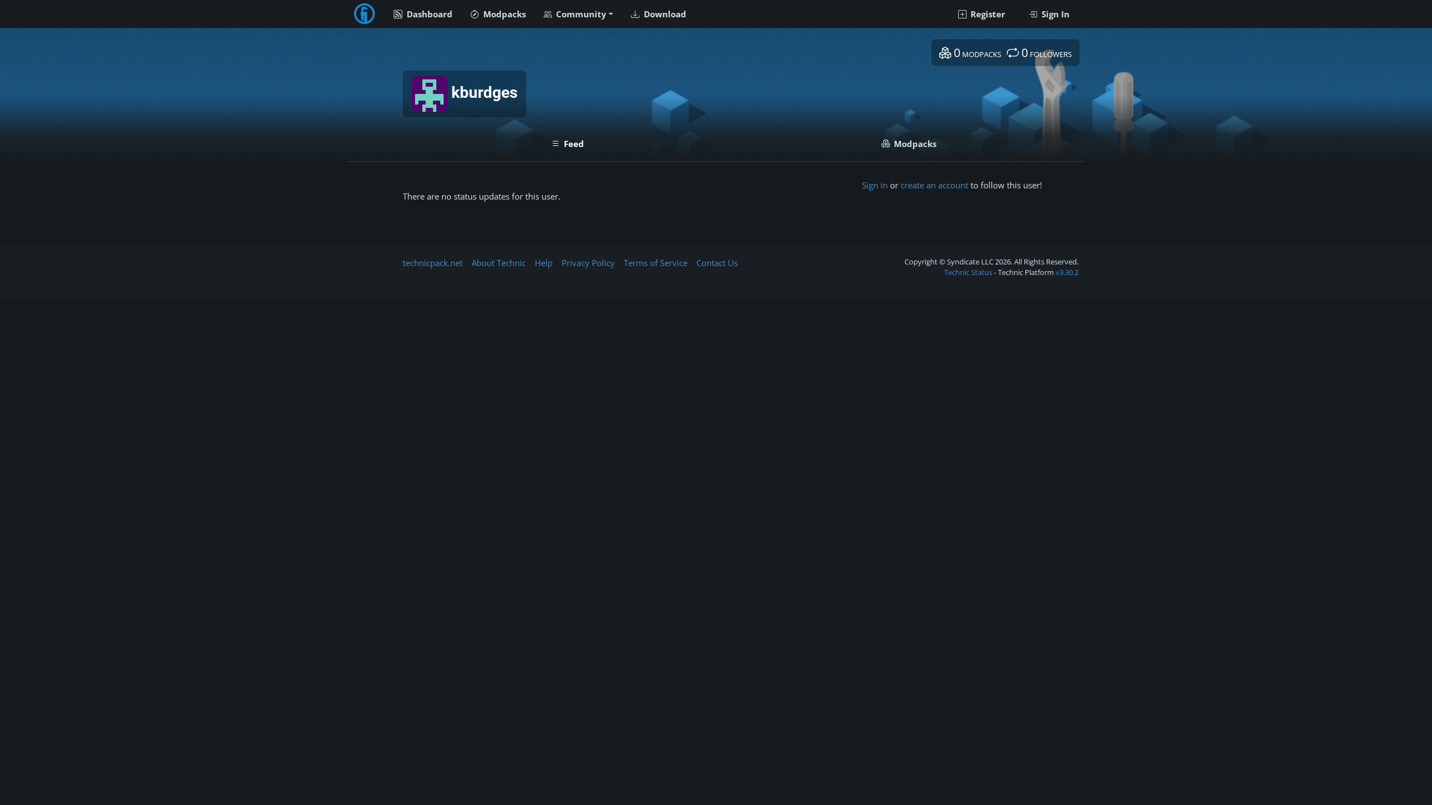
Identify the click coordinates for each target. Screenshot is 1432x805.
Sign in (875, 185)
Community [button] (580, 14)
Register (986, 14)
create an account (934, 185)
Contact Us (717, 262)
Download (664, 14)
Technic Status (968, 272)
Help (544, 262)
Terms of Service (655, 262)
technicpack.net (433, 262)
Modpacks (503, 14)
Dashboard (428, 14)
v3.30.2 (1067, 272)
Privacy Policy (588, 262)
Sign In (1054, 14)
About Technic (499, 262)
